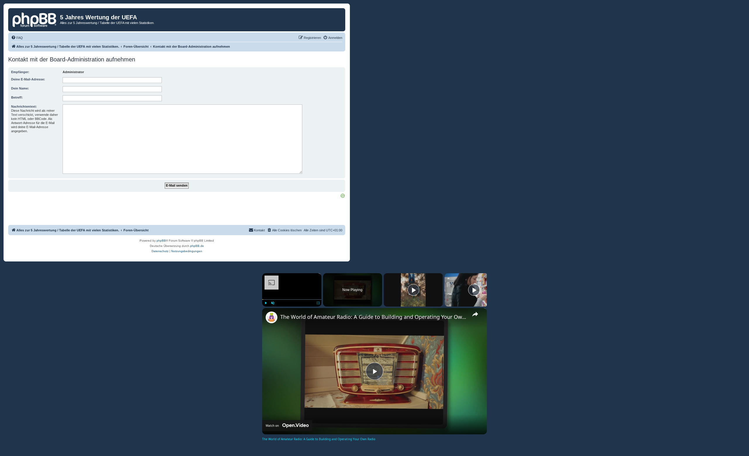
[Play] (265, 303)
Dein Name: (20, 88)
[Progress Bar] (292, 299)
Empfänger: (20, 72)
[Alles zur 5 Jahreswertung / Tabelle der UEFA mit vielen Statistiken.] (35, 19)
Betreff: (17, 97)
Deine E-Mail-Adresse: (28, 79)
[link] (271, 317)
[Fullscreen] (318, 303)
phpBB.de (197, 245)
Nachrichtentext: (24, 106)
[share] (475, 314)
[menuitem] (17, 37)
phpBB (161, 240)
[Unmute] (272, 303)
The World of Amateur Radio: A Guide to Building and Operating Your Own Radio (373, 316)
